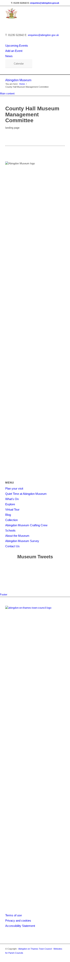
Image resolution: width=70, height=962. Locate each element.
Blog (8, 514)
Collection (11, 520)
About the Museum (17, 535)
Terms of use (13, 915)
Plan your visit (14, 488)
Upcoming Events (16, 45)
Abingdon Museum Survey (22, 541)
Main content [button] (7, 93)
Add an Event (13, 50)
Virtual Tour (12, 509)
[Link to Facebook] (56, 957)
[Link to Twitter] (62, 957)
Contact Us (12, 546)
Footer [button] (3, 594)
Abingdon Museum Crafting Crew (26, 525)
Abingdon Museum (18, 80)
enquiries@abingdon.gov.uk (44, 3)
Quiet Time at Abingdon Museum (26, 493)
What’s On (12, 499)
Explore (10, 504)
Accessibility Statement (20, 925)
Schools (10, 530)
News (9, 56)
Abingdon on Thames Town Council (35, 949)
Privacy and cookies (18, 920)
